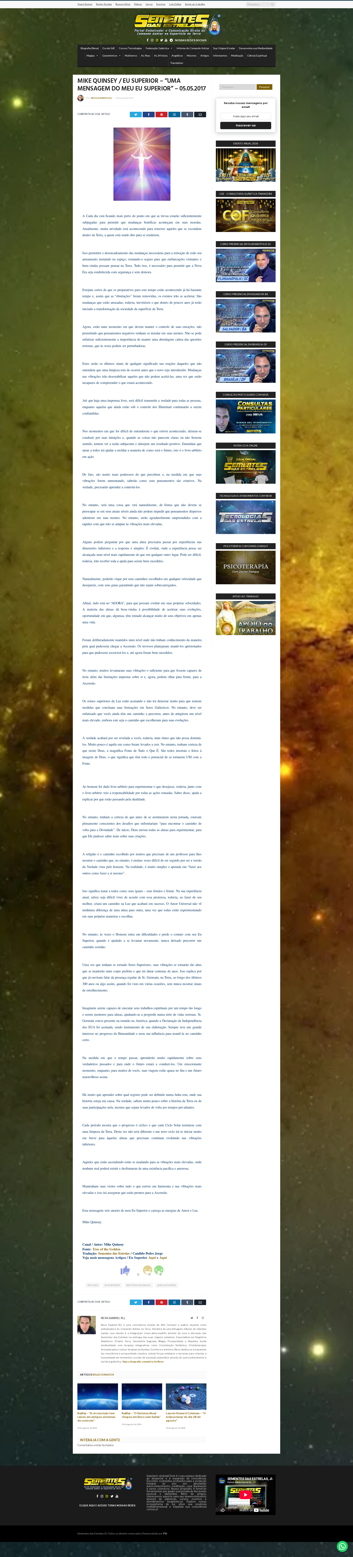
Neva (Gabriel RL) (101, 98)
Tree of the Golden (106, 1249)
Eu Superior (112, 1285)
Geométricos (109, 55)
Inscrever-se (246, 125)
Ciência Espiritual (257, 55)
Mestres (192, 55)
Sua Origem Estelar (224, 48)
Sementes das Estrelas (114, 1253)
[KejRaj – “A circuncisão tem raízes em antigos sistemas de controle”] (97, 1396)
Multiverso (131, 55)
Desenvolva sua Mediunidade (255, 48)
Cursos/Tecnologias (130, 48)
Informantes (220, 55)
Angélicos (177, 55)
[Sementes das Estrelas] (176, 24)
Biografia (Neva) (90, 48)
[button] (342, 1546)
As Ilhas (145, 55)
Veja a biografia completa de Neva (142, 1361)
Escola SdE (109, 48)
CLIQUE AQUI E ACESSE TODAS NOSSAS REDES (107, 1505)
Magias (91, 55)
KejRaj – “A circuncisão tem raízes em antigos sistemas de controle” (96, 1417)
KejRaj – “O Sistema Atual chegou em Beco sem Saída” (141, 1415)
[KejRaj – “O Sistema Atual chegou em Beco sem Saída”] (142, 1396)
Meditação (237, 55)
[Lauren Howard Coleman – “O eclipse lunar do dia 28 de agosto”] (186, 1396)
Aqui (152, 1257)
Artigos (204, 55)
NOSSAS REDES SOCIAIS (190, 40)
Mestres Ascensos (138, 1285)
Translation (176, 62)
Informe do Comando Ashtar (192, 48)
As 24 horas (161, 55)
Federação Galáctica (157, 48)
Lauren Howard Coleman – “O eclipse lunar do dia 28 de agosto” (186, 1417)
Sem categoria (166, 1285)
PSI (165, 1533)
